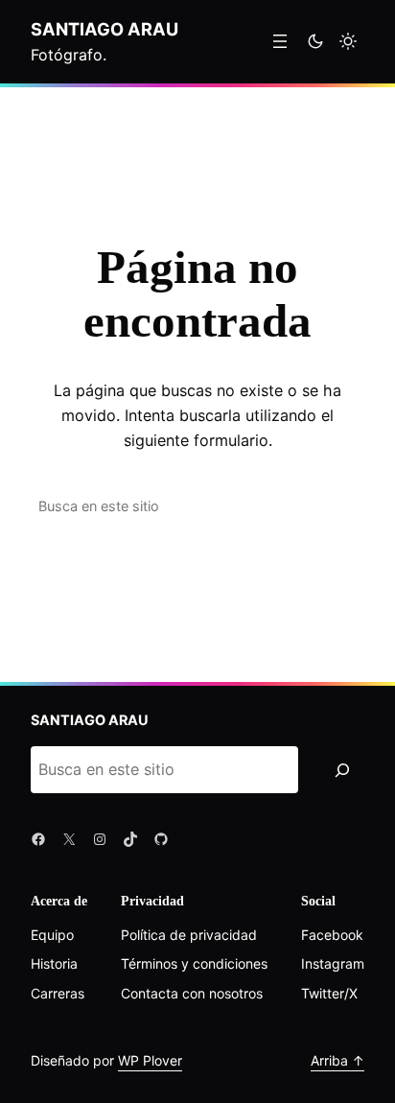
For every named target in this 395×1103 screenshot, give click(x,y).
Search (321, 506)
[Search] (342, 770)
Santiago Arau (104, 28)
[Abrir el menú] (279, 41)
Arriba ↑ (337, 1060)
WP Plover (150, 1060)
